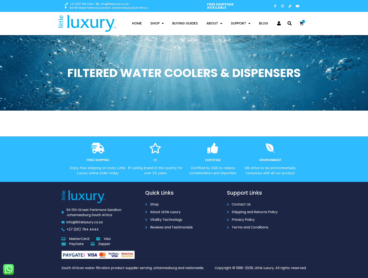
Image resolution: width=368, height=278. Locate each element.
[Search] (289, 23)
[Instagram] (282, 6)
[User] (279, 23)
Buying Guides (185, 23)
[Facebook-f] (275, 6)
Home (137, 23)
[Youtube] (297, 6)
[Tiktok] (290, 6)
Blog (263, 23)
